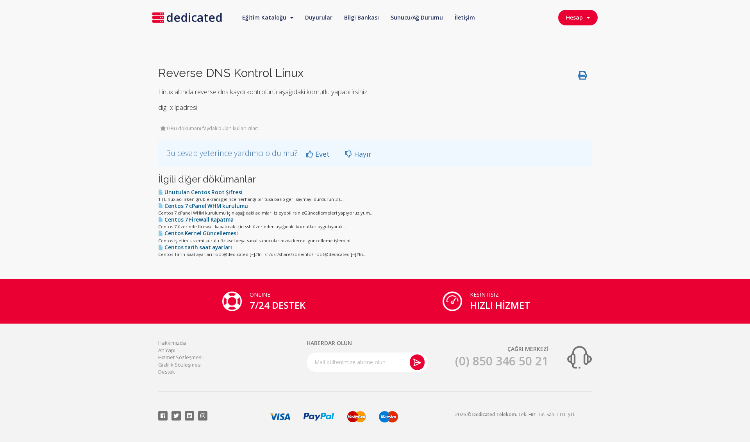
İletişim (465, 17)
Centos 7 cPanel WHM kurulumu (205, 205)
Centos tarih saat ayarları (197, 247)
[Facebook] (163, 416)
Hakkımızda (172, 342)
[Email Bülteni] (417, 362)
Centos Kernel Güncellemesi (200, 233)
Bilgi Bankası (361, 17)
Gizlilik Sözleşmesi (180, 364)
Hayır (361, 154)
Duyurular (318, 17)
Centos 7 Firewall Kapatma (198, 219)
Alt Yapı (166, 350)
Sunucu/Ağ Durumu (417, 17)
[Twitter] (176, 416)
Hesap (576, 17)
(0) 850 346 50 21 (501, 361)
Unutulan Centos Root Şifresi (203, 192)
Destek (166, 371)
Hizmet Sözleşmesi (180, 357)
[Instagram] (202, 416)
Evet (321, 154)
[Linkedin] (189, 416)
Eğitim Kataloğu (265, 17)
